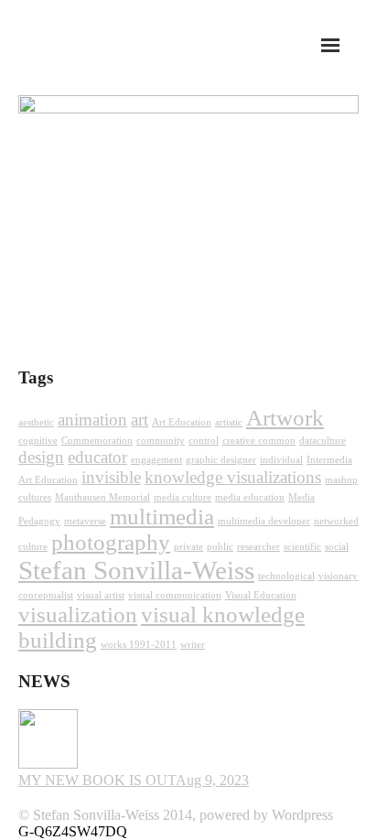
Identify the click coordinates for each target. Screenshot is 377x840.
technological (286, 576)
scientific (302, 547)
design (41, 457)
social (337, 547)
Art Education (181, 422)
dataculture (322, 441)
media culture (182, 497)
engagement (156, 460)
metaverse (85, 521)
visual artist (100, 595)
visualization (77, 614)
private (188, 547)
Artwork (285, 417)
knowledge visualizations (233, 477)
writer (192, 645)
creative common (259, 441)
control (203, 441)
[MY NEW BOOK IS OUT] (48, 763)
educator (97, 457)
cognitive (38, 441)
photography (110, 542)
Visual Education (260, 595)
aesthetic (36, 422)
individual (281, 460)
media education (250, 497)
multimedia (162, 516)
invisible (111, 477)
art (139, 419)
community (160, 441)
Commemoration (97, 441)
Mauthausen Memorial (102, 497)
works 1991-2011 (139, 645)
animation (92, 419)
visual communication (174, 595)
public (220, 547)
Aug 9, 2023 (212, 780)
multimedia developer (264, 521)
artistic (228, 422)
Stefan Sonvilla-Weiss (136, 570)
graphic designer (221, 460)
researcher (258, 547)
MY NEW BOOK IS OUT (97, 780)
